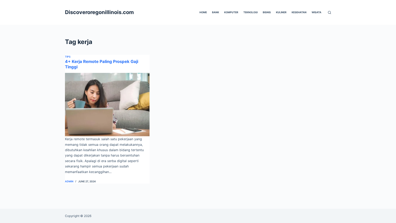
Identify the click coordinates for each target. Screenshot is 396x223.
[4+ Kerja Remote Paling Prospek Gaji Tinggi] (107, 104)
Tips (68, 56)
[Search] (329, 12)
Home (203, 12)
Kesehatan (299, 12)
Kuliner (281, 12)
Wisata (316, 12)
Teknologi (250, 12)
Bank (215, 12)
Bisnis (267, 12)
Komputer (231, 12)
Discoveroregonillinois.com (99, 12)
